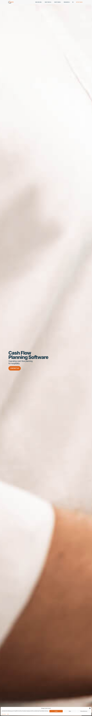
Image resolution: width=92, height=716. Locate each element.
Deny (70, 711)
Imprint (8, 714)
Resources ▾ (67, 2)
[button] (89, 708)
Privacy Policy (4, 714)
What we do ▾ (48, 2)
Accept (56, 711)
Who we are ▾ (38, 2)
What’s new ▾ (57, 2)
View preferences (83, 711)
